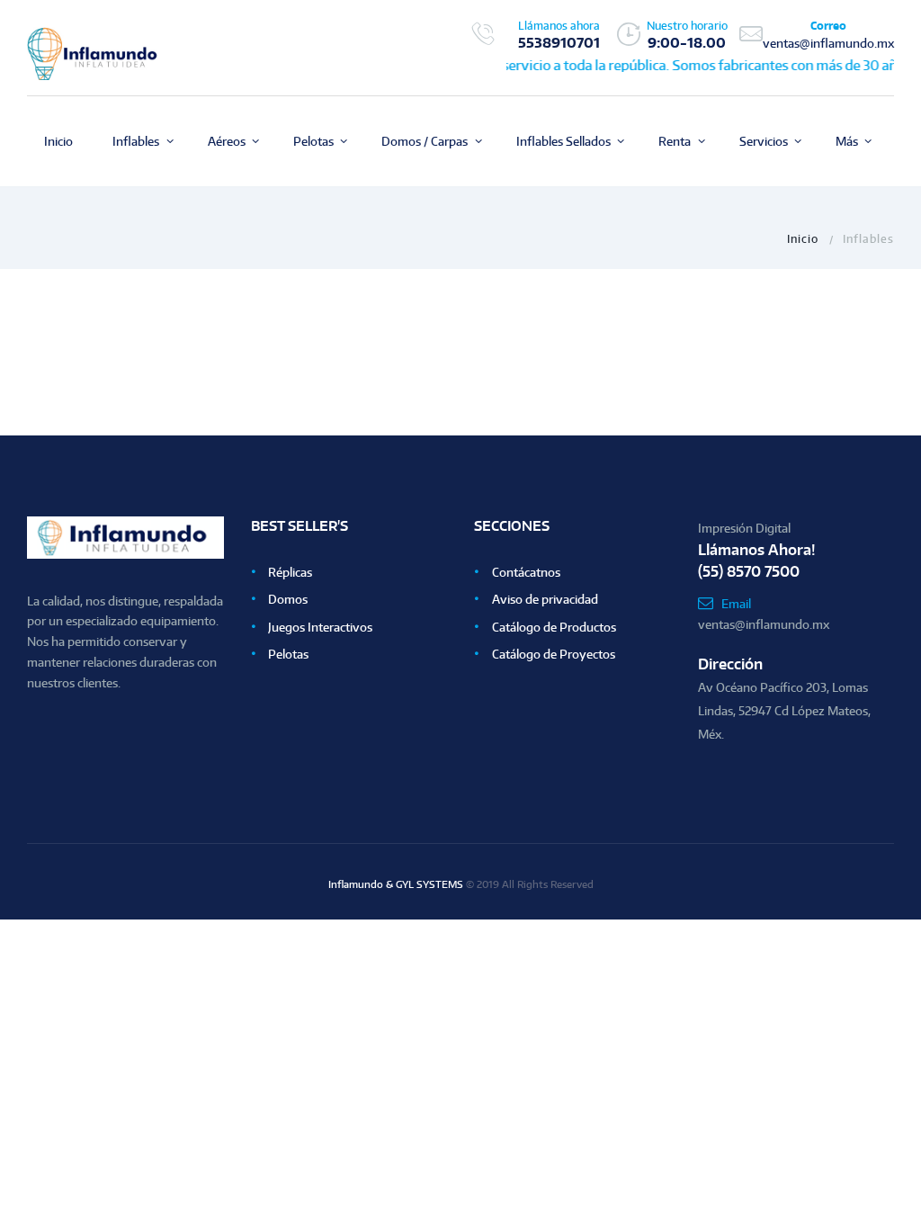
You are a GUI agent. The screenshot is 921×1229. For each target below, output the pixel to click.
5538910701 (559, 42)
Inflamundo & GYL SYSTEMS (395, 884)
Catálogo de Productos (554, 627)
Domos (288, 599)
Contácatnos (526, 572)
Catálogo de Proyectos (553, 654)
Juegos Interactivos (320, 627)
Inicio (802, 238)
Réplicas (290, 572)
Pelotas (288, 654)
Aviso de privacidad (545, 599)
